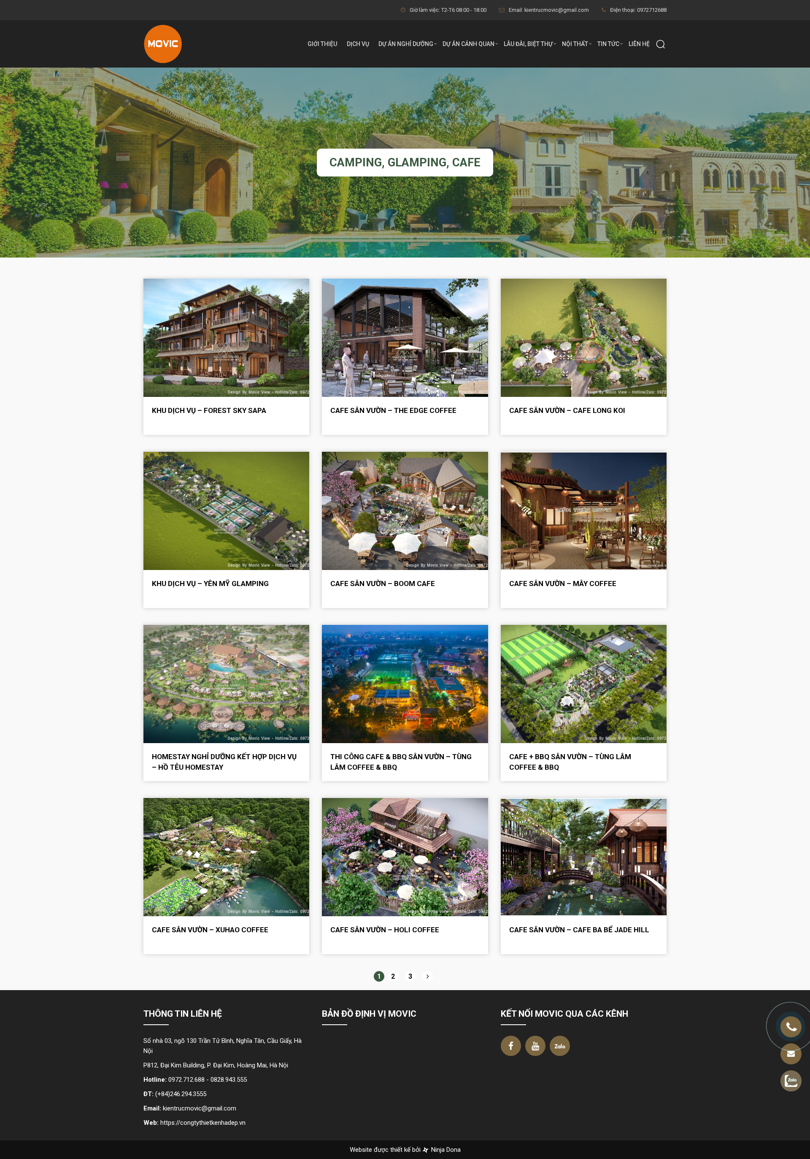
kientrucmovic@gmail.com (199, 1108)
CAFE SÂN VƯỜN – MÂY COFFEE (562, 583)
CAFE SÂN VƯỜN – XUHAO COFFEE (210, 930)
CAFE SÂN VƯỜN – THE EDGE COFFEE (393, 410)
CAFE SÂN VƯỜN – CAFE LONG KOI (567, 410)
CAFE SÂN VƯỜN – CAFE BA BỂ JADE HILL (579, 930)
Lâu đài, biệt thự (528, 44)
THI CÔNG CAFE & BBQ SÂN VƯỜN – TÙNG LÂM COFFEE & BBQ (401, 761)
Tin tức (608, 44)
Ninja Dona (445, 1150)
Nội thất (575, 44)
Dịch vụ (358, 44)
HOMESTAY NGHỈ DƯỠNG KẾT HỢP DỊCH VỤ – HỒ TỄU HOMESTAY (224, 761)
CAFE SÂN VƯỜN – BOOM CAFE (382, 583)
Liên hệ (639, 44)
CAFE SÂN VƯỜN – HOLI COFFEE (384, 930)
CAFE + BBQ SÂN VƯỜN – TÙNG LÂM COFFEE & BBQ (570, 761)
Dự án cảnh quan (468, 44)
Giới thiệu (322, 44)
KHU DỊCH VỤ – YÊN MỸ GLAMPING (210, 583)
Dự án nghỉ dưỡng (405, 44)
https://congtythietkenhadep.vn (203, 1122)
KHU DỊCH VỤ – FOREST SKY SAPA (209, 410)
